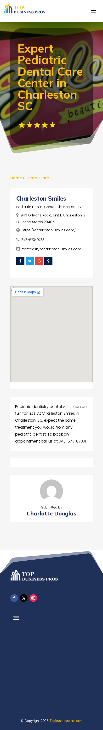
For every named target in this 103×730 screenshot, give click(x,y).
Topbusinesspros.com (65, 720)
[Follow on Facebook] (14, 598)
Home (16, 178)
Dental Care (37, 178)
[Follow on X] (24, 598)
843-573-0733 (32, 239)
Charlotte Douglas (51, 513)
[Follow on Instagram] (33, 598)
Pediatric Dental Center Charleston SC (48, 206)
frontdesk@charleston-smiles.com (51, 249)
